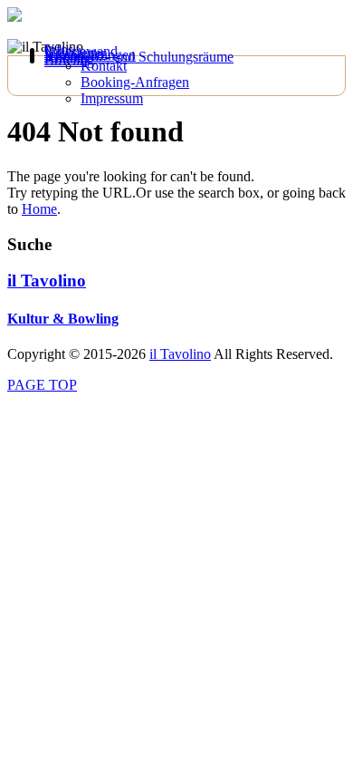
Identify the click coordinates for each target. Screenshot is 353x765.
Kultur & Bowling (63, 318)
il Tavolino (46, 280)
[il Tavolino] (14, 16)
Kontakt (104, 65)
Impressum (112, 98)
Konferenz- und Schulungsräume (139, 56)
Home (39, 209)
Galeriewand (81, 51)
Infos (58, 49)
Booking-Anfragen (135, 82)
